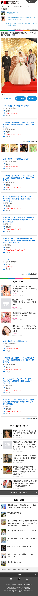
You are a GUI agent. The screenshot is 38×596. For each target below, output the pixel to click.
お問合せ (8, 584)
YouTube (27, 581)
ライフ (34, 6)
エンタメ (26, 6)
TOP (19, 575)
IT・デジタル (11, 6)
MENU (30, 1)
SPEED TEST (19, 6)
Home (11, 581)
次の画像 (32, 98)
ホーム (3, 6)
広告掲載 (14, 584)
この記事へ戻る (6, 98)
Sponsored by (24, 141)
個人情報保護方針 (28, 584)
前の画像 (21, 98)
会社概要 (20, 584)
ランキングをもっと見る (19, 492)
